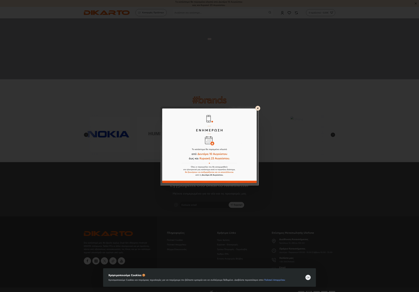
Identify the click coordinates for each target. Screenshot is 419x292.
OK (308, 277)
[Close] (257, 108)
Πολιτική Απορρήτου (274, 279)
